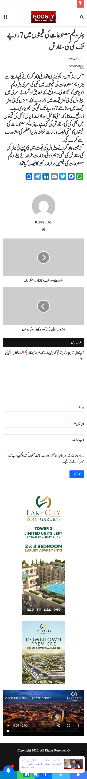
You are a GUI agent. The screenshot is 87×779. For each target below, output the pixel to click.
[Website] (43, 229)
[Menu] (5, 18)
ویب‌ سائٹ (78, 440)
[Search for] (82, 18)
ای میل (79, 424)
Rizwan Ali (43, 222)
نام (81, 408)
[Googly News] (43, 17)
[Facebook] (78, 775)
